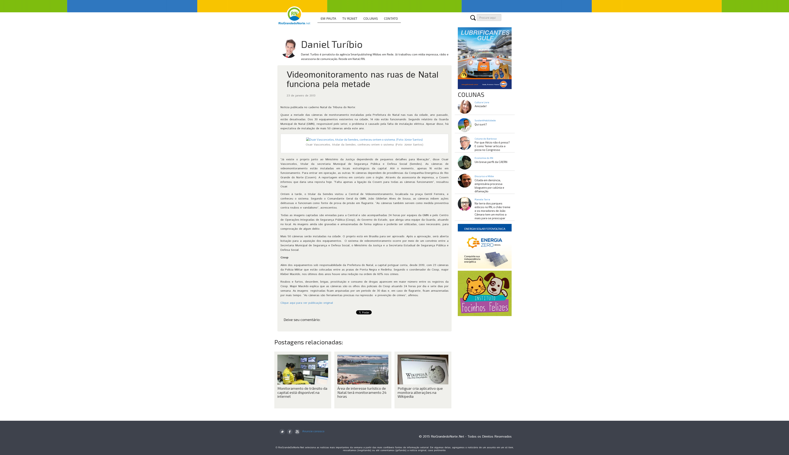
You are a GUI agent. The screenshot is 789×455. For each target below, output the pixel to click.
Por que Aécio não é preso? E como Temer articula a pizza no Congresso (492, 146)
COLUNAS (370, 18)
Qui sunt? (481, 124)
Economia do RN (484, 157)
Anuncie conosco (313, 431)
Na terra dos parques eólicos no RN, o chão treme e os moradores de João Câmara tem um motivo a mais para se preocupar (492, 211)
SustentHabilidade (485, 120)
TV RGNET (349, 18)
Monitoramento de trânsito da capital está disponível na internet (302, 392)
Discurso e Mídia (484, 176)
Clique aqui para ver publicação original (306, 303)
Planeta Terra (482, 199)
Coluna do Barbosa (486, 138)
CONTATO (391, 18)
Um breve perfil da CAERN (491, 162)
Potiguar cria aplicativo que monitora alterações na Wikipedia (420, 392)
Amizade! (481, 106)
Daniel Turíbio (332, 44)
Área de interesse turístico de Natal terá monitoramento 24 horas (361, 392)
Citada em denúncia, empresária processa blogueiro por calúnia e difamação (489, 185)
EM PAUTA (328, 18)
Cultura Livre (482, 102)
